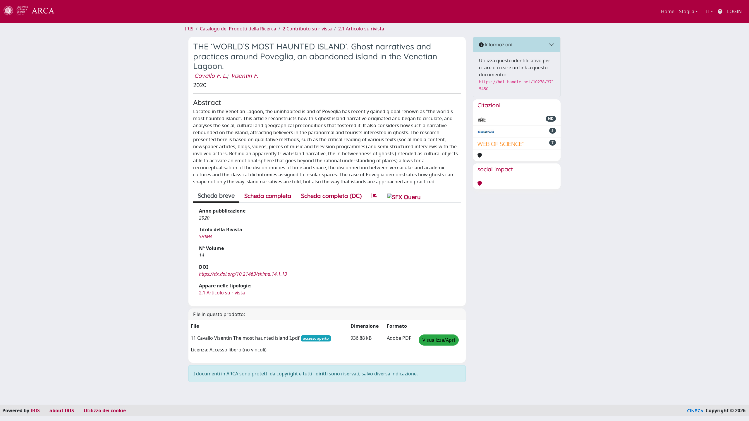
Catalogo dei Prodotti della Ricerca (238, 28)
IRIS (189, 28)
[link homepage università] (70, 11)
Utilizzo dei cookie (105, 410)
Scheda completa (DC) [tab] (331, 195)
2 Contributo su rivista (307, 28)
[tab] (374, 196)
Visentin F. (244, 75)
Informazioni (498, 44)
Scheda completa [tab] (267, 195)
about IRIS (61, 410)
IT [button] (707, 11)
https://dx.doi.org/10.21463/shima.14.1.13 (243, 274)
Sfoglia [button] (686, 11)
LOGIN (734, 11)
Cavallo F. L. (210, 75)
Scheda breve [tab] (216, 195)
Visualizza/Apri (438, 340)
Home (667, 11)
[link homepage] (32, 11)
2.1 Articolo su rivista (361, 28)
